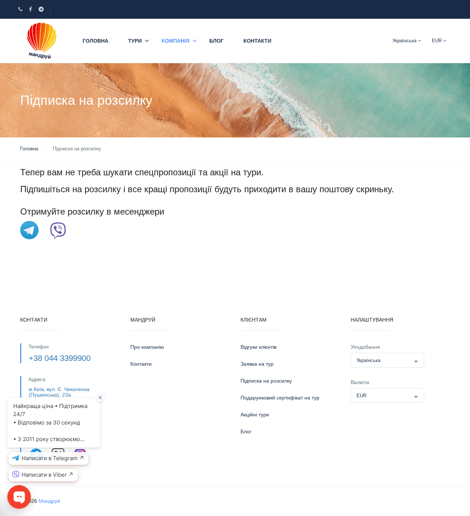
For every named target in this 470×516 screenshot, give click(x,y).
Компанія (175, 41)
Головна (95, 41)
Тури (135, 41)
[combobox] (387, 360)
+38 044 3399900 (60, 358)
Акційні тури (255, 415)
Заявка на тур (257, 364)
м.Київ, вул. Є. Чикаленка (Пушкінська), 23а (59, 392)
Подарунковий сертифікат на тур (280, 398)
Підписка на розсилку (266, 381)
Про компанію (147, 347)
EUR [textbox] (361, 395)
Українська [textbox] (368, 360)
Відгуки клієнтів (258, 347)
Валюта (360, 382)
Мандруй (49, 501)
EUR (437, 40)
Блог (216, 41)
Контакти (257, 41)
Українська (405, 40)
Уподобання (365, 347)
